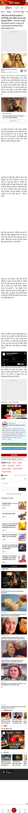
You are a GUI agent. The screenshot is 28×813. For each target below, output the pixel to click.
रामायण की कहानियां (17, 469)
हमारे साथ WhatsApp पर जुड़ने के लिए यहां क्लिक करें (14, 444)
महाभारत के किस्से (6, 469)
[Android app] (7, 772)
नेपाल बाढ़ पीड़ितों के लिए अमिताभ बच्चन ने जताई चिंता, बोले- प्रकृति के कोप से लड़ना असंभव (17, 721)
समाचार (3, 12)
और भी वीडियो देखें (6, 729)
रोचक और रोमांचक (6, 472)
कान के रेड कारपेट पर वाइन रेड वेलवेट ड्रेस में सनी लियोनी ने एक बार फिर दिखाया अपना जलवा (13, 458)
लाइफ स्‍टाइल (11, 466)
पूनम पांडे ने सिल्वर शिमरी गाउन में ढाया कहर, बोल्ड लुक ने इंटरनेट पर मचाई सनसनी (6, 721)
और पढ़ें (9, 439)
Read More (7, 415)
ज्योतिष (4, 466)
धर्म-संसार (18, 466)
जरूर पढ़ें (5, 752)
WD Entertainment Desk (9, 70)
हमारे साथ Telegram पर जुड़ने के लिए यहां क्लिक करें (14, 448)
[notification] (25, 7)
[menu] (2, 7)
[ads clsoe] (27, 804)
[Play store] (22, 7)
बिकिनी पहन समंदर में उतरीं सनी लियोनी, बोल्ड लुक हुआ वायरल (6, 763)
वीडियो (5, 726)
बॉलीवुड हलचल (7, 710)
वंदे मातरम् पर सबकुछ (18, 12)
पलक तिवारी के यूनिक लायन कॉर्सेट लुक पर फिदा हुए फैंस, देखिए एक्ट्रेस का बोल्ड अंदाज (16, 763)
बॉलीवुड (9, 12)
